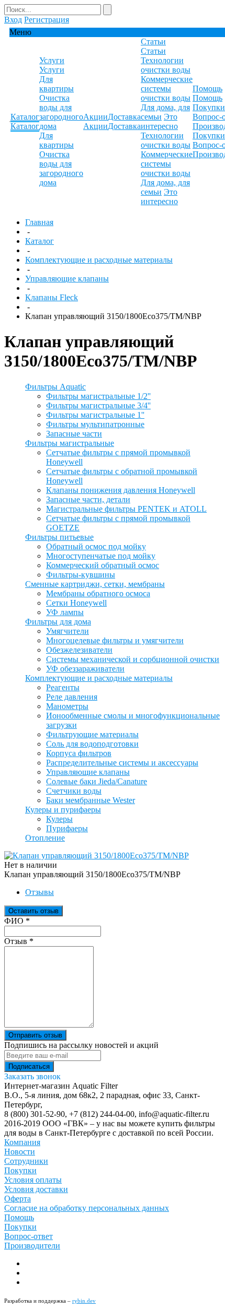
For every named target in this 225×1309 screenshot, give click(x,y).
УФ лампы (65, 612)
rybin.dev (84, 1301)
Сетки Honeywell (76, 602)
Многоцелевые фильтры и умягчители (115, 640)
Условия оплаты (33, 1179)
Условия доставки (36, 1189)
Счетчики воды (74, 790)
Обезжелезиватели (79, 649)
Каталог (39, 241)
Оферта (17, 1198)
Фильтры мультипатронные (95, 424)
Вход (13, 19)
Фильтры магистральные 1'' (95, 414)
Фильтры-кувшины (80, 574)
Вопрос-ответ (28, 1236)
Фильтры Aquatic (55, 386)
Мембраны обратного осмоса (98, 593)
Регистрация (46, 19)
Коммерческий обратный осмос (102, 565)
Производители (32, 1245)
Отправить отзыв (35, 1035)
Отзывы (39, 892)
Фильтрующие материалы (92, 734)
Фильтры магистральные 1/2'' (98, 396)
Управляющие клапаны (67, 278)
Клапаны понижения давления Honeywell (120, 490)
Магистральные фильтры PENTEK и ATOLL (126, 508)
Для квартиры (56, 84)
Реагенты (63, 687)
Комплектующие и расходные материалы (99, 259)
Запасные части (74, 433)
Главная (39, 222)
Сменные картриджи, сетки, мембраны (95, 584)
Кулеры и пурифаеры (63, 809)
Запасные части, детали (88, 499)
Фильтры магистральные (69, 443)
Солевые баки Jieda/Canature (96, 781)
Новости (19, 1151)
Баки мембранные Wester (90, 800)
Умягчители (67, 631)
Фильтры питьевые (59, 537)
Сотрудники (26, 1161)
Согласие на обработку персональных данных (86, 1208)
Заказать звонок (32, 1076)
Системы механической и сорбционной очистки (132, 659)
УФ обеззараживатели (85, 668)
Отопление (45, 837)
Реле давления (71, 696)
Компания (22, 1142)
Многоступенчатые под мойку (100, 555)
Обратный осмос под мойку (96, 546)
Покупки (209, 107)
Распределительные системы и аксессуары (122, 762)
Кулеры (59, 819)
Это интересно (159, 121)
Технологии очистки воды (165, 65)
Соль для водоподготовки (92, 743)
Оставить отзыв (33, 911)
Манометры (67, 706)
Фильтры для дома (58, 621)
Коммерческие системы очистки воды (167, 88)
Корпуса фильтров (78, 753)
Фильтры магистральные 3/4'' (98, 405)
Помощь (19, 1217)
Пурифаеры (67, 828)
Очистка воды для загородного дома (61, 112)
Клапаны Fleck (51, 297)
